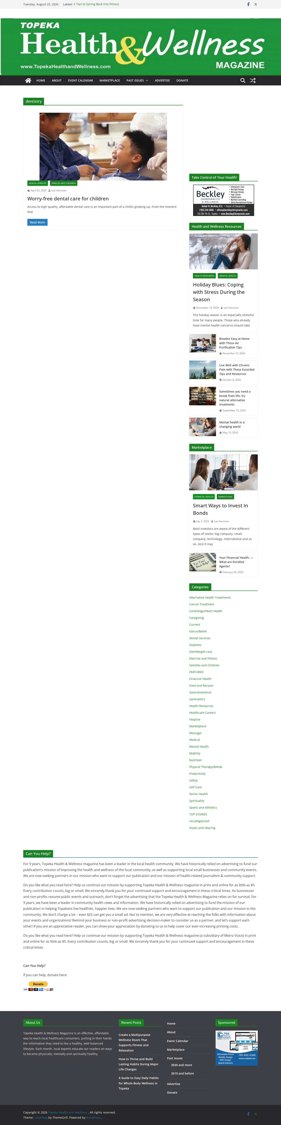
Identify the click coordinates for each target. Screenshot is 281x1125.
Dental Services (37, 183)
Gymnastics (197, 699)
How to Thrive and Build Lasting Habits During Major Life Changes (138, 1064)
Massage (195, 733)
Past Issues (135, 80)
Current (194, 624)
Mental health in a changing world (232, 424)
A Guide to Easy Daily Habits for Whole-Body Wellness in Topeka (139, 1083)
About (57, 80)
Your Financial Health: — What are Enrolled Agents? (236, 562)
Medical (194, 740)
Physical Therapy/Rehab (205, 767)
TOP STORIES (198, 814)
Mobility (194, 753)
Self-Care (195, 787)
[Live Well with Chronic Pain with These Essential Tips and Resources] (202, 373)
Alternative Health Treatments (210, 597)
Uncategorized (199, 821)
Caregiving (196, 618)
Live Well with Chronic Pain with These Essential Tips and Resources (236, 369)
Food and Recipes (201, 685)
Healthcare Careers (202, 713)
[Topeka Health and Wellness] (28, 80)
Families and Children (64, 183)
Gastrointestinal (200, 692)
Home (40, 80)
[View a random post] (253, 80)
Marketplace (110, 80)
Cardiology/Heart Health (205, 611)
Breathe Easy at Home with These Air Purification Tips (234, 343)
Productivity (197, 774)
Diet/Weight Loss (200, 652)
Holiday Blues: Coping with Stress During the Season (219, 292)
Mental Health (227, 275)
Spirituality (196, 801)
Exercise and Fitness (203, 658)
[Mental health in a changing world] (202, 427)
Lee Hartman (58, 190)
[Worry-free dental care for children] (103, 146)
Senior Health (198, 794)
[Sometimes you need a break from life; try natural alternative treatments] (202, 401)
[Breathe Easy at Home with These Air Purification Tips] (202, 346)
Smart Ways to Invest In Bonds (220, 509)
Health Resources (204, 275)
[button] (146, 80)
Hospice (194, 719)
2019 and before (182, 1073)
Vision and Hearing (202, 828)
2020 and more (181, 1065)
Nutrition (195, 760)
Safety (193, 780)
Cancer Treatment (201, 604)
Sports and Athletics (203, 807)
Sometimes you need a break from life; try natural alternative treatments (235, 398)
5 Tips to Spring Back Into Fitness (96, 4)
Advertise (162, 80)
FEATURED (196, 672)
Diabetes (195, 645)
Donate (182, 80)
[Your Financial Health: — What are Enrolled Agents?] (202, 565)
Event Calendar (80, 80)
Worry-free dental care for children (68, 198)
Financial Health (204, 496)
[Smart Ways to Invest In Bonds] (223, 472)
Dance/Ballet (198, 631)
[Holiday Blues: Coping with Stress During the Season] (223, 251)
